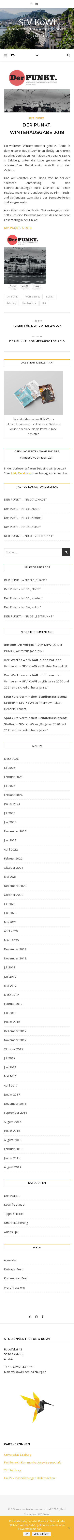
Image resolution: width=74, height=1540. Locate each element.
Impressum (49, 1528)
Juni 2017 (10, 1067)
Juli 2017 (9, 1058)
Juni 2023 (10, 822)
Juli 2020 (9, 904)
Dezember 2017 (15, 1031)
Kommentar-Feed (16, 1278)
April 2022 (11, 849)
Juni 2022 (10, 840)
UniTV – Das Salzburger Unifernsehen (29, 1478)
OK (26, 1534)
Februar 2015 (13, 1149)
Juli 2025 (9, 768)
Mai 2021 (10, 876)
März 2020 (11, 940)
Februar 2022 (13, 858)
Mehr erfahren (41, 1534)
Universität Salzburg (17, 1454)
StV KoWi (37, 22)
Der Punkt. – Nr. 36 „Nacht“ (22, 508)
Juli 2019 (9, 967)
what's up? (11, 1232)
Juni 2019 (10, 976)
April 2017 (11, 1085)
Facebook (24, 473)
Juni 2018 (10, 1013)
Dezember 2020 (15, 886)
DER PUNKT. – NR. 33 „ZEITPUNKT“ (28, 536)
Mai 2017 (10, 1076)
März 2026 (11, 759)
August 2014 (12, 1167)
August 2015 (12, 1140)
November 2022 (15, 831)
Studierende (29, 303)
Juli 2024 (9, 786)
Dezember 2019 (15, 949)
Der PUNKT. (13, 296)
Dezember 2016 (15, 1103)
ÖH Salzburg (12, 1470)
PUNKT (50, 296)
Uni (44, 303)
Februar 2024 (13, 795)
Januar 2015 (12, 1158)
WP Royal (43, 1514)
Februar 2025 (13, 777)
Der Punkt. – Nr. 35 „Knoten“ (23, 517)
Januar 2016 (12, 1131)
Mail (13, 473)
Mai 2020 (10, 922)
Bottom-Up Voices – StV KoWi (28, 645)
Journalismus (33, 296)
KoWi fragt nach (14, 1204)
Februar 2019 (13, 1004)
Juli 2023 (9, 813)
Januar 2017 (12, 1094)
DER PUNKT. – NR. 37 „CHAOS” (25, 499)
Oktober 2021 (13, 867)
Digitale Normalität (54, 666)
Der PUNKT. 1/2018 (18, 228)
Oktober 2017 (13, 1049)
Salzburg (11, 303)
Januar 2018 (12, 1022)
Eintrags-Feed (13, 1269)
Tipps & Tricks (13, 1214)
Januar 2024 (12, 804)
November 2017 (15, 1040)
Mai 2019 (10, 985)
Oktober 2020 (13, 895)
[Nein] (69, 1528)
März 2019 (11, 995)
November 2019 (15, 958)
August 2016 (12, 1122)
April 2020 (11, 931)
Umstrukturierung (16, 1223)
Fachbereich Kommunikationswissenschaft (32, 1462)
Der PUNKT (37, 118)
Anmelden (10, 1260)
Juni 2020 (10, 913)
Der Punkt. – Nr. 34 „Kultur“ (22, 527)
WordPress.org (14, 1287)
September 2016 (15, 1112)
